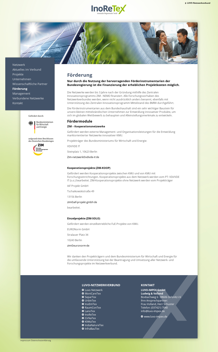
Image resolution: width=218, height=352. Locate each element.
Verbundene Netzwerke (28, 98)
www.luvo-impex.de (155, 316)
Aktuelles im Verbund (26, 69)
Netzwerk (18, 64)
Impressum (25, 340)
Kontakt (17, 103)
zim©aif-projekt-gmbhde (82, 202)
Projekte (17, 74)
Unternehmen (21, 79)
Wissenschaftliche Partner (29, 83)
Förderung (19, 88)
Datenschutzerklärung (41, 340)
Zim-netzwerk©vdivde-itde (83, 157)
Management (21, 93)
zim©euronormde (78, 245)
